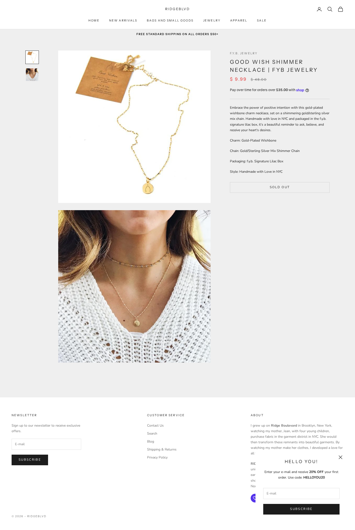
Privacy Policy (157, 457)
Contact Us (155, 425)
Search (152, 433)
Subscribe (301, 509)
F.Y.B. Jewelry (243, 53)
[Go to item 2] (32, 74)
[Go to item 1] (32, 57)
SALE (262, 20)
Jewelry (211, 20)
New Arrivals (123, 20)
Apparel (238, 20)
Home (93, 20)
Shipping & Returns (162, 449)
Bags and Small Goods (170, 20)
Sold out (280, 187)
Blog (150, 441)
